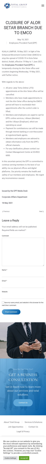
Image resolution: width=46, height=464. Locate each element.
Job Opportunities (15, 427)
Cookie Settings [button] (10, 458)
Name (4, 270)
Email (4, 281)
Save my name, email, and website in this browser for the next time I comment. (22, 304)
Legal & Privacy (23, 431)
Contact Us (23, 403)
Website (4, 292)
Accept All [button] (24, 458)
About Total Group (11, 422)
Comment (5, 236)
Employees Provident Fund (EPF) (23, 43)
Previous (6, 211)
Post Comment (11, 312)
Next (41, 211)
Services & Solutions (33, 422)
